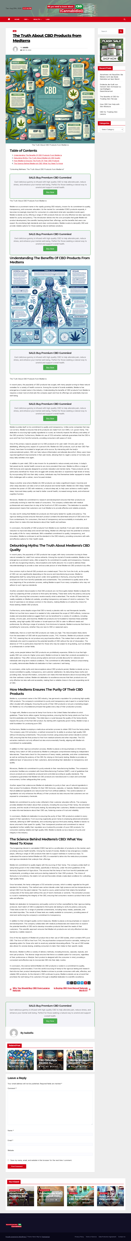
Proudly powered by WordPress (16, 1237)
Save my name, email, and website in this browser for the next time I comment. (41, 1160)
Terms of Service (91, 1237)
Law (48, 19)
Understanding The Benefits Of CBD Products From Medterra (38, 155)
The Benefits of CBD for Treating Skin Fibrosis (79, 1199)
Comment (12, 1088)
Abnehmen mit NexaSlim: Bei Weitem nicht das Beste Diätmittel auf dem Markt (111, 77)
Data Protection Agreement (107, 1237)
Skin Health (73, 1193)
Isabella (25, 47)
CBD (26, 19)
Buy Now (50, 192)
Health (37, 19)
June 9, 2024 (76, 1203)
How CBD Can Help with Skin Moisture (107, 1199)
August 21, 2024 (17, 1200)
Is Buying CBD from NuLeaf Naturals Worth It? (71, 989)
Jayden (25, 1066)
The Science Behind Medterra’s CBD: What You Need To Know (38, 163)
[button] (124, 19)
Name (11, 1131)
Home (17, 19)
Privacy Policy (79, 1237)
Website (11, 1150)
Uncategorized (14, 1190)
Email (10, 1140)
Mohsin (87, 1203)
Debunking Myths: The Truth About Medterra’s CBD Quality (37, 158)
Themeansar (46, 1237)
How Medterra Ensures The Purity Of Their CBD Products (36, 161)
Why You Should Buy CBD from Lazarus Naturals (31, 989)
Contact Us (121, 1237)
